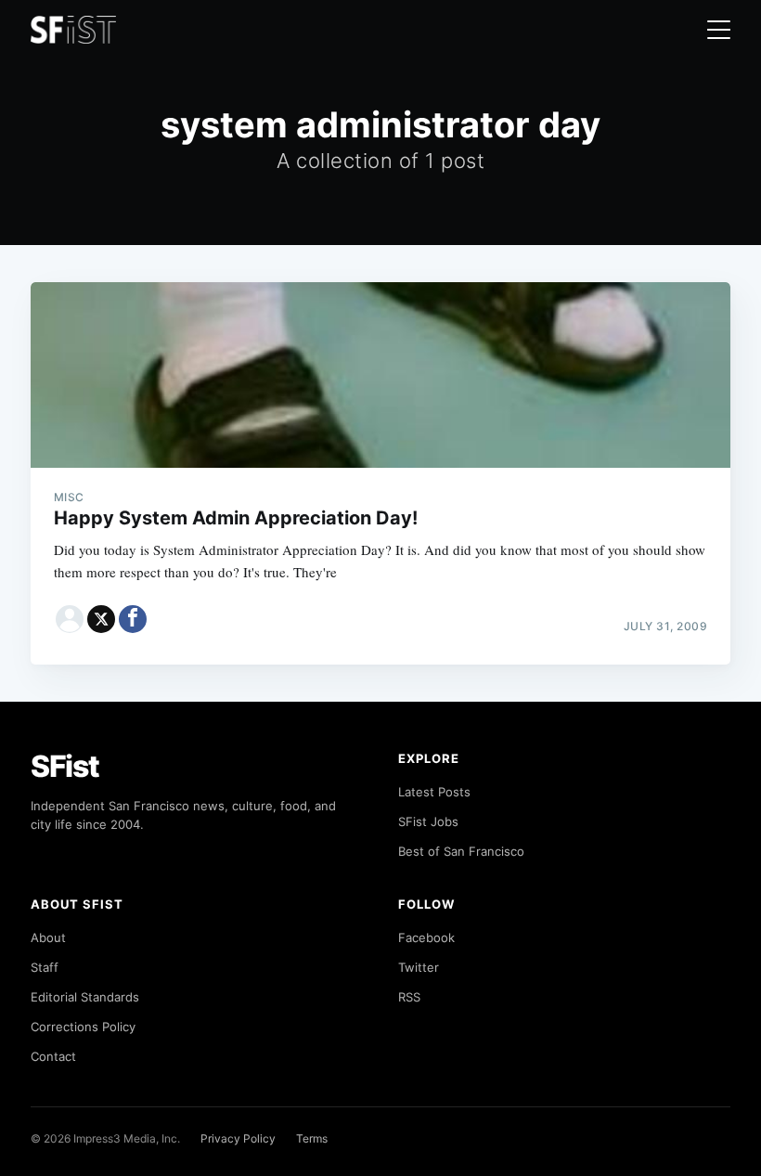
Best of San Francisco (461, 851)
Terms (312, 1138)
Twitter (418, 967)
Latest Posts (434, 791)
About (48, 937)
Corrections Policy (83, 1026)
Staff (44, 967)
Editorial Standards (85, 996)
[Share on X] (101, 619)
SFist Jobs (428, 821)
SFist (65, 766)
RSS (409, 996)
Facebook (426, 937)
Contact (53, 1056)
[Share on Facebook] (132, 619)
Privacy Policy (238, 1138)
